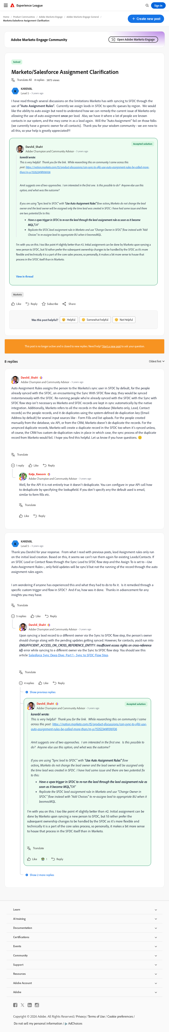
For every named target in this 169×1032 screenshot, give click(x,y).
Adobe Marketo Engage (51, 16)
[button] (146, 19)
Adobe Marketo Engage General (83, 16)
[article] (83, 422)
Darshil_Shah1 (34, 146)
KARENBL (26, 88)
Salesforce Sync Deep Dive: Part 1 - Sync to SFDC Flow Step (68, 655)
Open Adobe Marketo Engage (136, 39)
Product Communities (24, 16)
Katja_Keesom (37, 474)
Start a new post (111, 346)
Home (6, 16)
